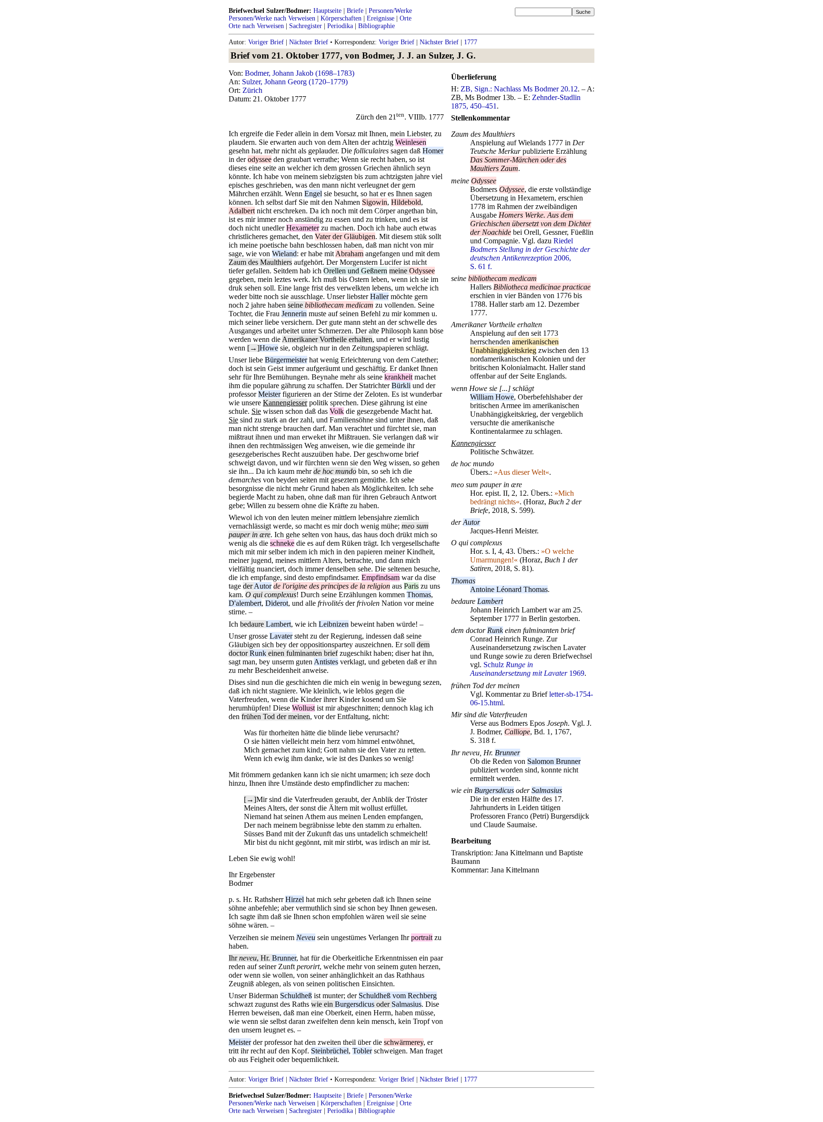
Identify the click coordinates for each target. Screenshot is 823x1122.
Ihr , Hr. (250, 958)
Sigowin (374, 202)
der (248, 586)
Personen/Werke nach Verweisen (272, 18)
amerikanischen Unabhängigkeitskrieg (514, 346)
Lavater (281, 636)
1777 (470, 42)
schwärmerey (403, 1042)
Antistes (326, 662)
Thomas (419, 595)
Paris (411, 586)
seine (296, 305)
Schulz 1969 (527, 669)
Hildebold (406, 202)
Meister (269, 394)
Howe (269, 348)
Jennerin (294, 314)
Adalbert (242, 211)
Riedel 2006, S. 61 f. (530, 253)
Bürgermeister (286, 360)
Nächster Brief (308, 42)
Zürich (252, 90)
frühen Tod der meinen (275, 716)
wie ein (323, 1004)
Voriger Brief (266, 42)
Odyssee (422, 271)
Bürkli (401, 385)
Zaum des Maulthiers (260, 262)
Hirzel (294, 899)
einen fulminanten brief (302, 653)
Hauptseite (327, 10)
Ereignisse (380, 18)
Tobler (362, 1051)
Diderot (276, 603)
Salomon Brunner (554, 761)
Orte (406, 18)
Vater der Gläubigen (345, 236)
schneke (282, 543)
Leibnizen (334, 624)
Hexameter (302, 228)
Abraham (349, 254)
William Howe (492, 397)
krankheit (398, 377)
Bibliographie (376, 26)
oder (382, 1004)
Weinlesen (410, 142)
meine (399, 271)
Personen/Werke (390, 10)
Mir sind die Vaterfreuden (489, 715)
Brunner (284, 958)
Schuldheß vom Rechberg (398, 996)
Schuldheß (296, 996)
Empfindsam (380, 577)
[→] (253, 348)
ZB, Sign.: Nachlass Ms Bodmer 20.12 (519, 89)
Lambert (278, 624)
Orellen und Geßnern (355, 271)
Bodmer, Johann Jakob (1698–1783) (299, 73)
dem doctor (469, 630)
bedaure (253, 624)
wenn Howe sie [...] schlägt (492, 388)
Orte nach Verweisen (256, 26)
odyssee (259, 159)
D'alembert (245, 603)
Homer (432, 151)
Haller (379, 296)
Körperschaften (341, 18)
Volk (337, 411)
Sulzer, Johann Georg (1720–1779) (295, 82)
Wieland (284, 254)
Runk (258, 653)
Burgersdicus (354, 1004)
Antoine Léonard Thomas (509, 589)
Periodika (340, 26)
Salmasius (406, 1004)
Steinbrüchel (330, 1051)
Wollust (303, 708)
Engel (313, 194)
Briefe (355, 10)
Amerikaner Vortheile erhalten (327, 339)
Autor (262, 586)
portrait (421, 937)
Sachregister (305, 26)
